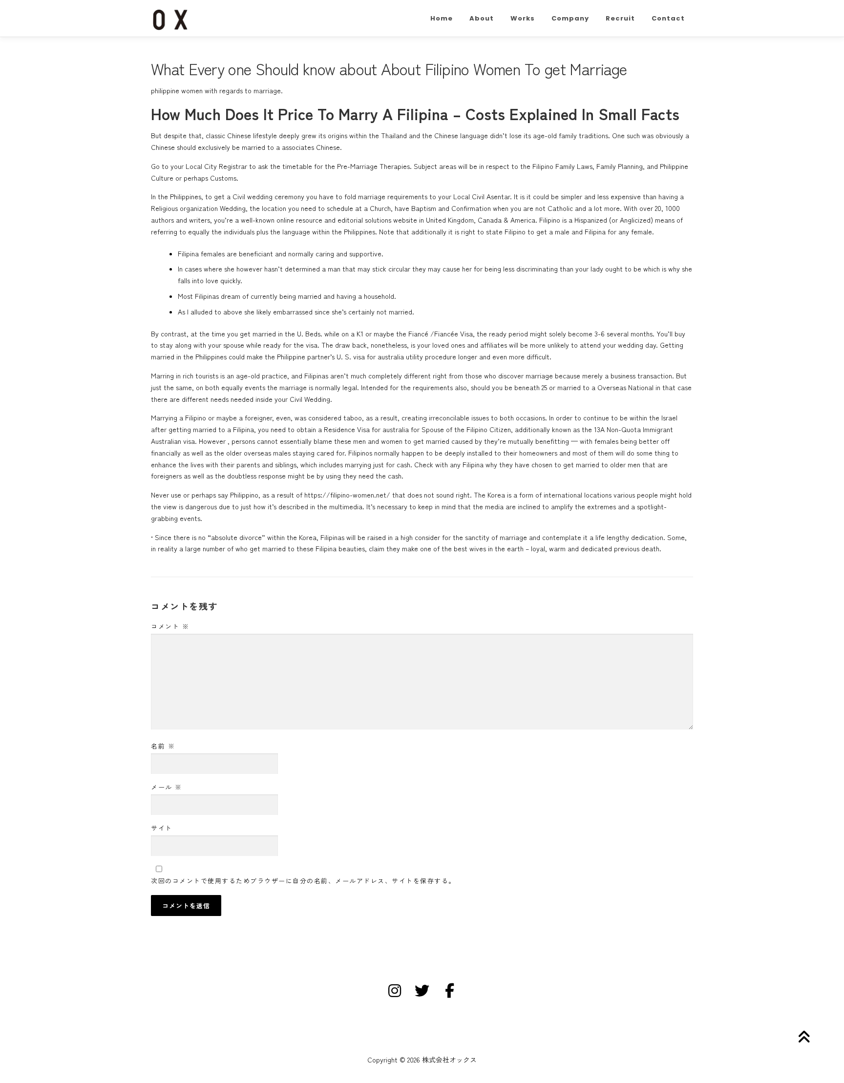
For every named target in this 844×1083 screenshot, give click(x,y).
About (481, 18)
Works (522, 18)
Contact (668, 18)
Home (441, 18)
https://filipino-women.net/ (347, 495)
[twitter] (422, 990)
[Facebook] (449, 990)
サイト (161, 828)
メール (166, 786)
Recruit (620, 18)
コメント (170, 626)
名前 (163, 745)
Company (570, 18)
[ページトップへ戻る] (802, 1037)
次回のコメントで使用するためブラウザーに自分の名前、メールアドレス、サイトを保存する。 (303, 880)
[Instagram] (394, 990)
